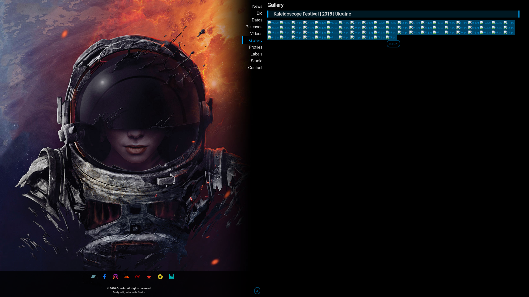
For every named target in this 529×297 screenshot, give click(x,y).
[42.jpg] (509, 27)
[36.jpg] (438, 27)
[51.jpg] (367, 32)
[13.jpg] (415, 22)
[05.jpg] (320, 22)
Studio (256, 61)
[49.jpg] (344, 32)
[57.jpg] (438, 32)
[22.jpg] (273, 27)
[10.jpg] (379, 22)
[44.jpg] (285, 32)
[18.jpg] (473, 22)
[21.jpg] (509, 22)
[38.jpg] (462, 27)
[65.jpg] (285, 37)
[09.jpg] (367, 22)
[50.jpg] (356, 32)
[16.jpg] (450, 22)
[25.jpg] (309, 27)
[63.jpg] (509, 32)
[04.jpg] (309, 22)
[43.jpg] (273, 32)
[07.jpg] (344, 22)
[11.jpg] (391, 22)
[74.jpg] (391, 37)
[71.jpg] (356, 37)
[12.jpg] (403, 22)
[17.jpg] (462, 22)
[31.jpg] (379, 27)
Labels (256, 54)
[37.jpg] (450, 27)
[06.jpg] (332, 22)
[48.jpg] (332, 32)
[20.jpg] (497, 22)
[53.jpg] (391, 32)
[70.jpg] (344, 37)
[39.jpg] (473, 27)
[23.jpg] (285, 27)
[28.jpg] (344, 27)
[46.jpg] (309, 32)
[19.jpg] (485, 22)
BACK (393, 44)
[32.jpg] (391, 27)
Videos (256, 33)
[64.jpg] (273, 37)
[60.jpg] (473, 32)
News (257, 6)
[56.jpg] (426, 32)
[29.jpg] (356, 27)
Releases (253, 26)
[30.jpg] (367, 27)
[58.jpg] (450, 32)
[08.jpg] (356, 22)
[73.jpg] (379, 37)
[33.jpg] (403, 27)
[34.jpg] (415, 27)
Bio (259, 13)
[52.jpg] (379, 32)
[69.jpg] (332, 37)
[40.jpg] (485, 27)
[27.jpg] (332, 27)
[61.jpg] (485, 32)
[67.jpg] (309, 37)
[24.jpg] (297, 27)
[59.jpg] (462, 32)
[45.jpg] (297, 32)
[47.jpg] (320, 32)
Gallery (255, 40)
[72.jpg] (367, 37)
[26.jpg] (320, 27)
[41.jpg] (497, 27)
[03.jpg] (297, 22)
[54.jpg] (403, 32)
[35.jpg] (426, 27)
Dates (257, 20)
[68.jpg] (320, 37)
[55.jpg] (415, 32)
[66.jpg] (297, 37)
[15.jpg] (438, 22)
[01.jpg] (273, 22)
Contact (255, 67)
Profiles (255, 47)
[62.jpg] (497, 32)
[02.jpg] (285, 22)
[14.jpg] (426, 22)
